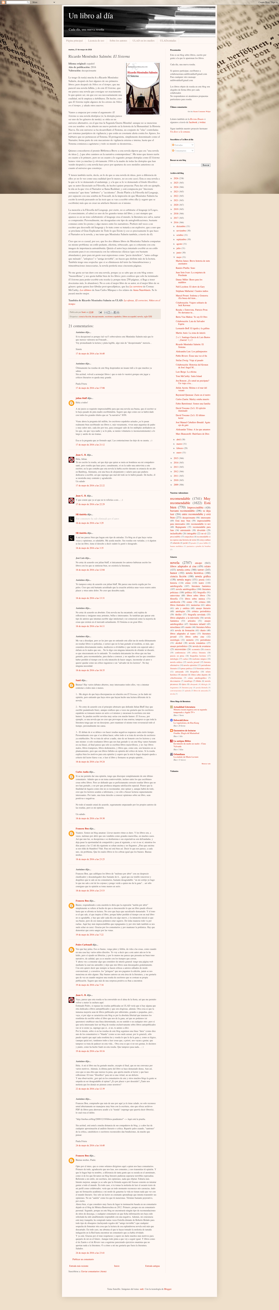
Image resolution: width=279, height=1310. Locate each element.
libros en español (129, 316)
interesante (206, 517)
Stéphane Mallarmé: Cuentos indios (192, 290)
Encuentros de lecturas (185, 730)
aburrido (176, 543)
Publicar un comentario (83, 1259)
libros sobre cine (194, 636)
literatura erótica (203, 668)
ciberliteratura (176, 678)
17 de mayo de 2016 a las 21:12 (90, 444)
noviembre (181, 230)
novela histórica (194, 573)
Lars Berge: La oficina (186, 371)
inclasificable (176, 533)
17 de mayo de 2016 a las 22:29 (90, 504)
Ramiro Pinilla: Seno (185, 267)
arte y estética (182, 608)
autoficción (175, 601)
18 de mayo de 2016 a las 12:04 (90, 569)
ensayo (198, 563)
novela (140, 316)
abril (178, 439)
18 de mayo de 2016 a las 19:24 (90, 761)
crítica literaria (199, 652)
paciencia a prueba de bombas (199, 546)
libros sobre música (195, 598)
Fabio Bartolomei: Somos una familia (193, 403)
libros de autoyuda (201, 690)
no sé (203, 533)
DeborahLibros (181, 720)
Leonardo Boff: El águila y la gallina (192, 328)
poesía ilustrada (202, 687)
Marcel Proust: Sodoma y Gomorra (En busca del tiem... (192, 297)
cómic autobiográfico (197, 678)
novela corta (183, 569)
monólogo (188, 681)
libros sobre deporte (199, 674)
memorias (195, 604)
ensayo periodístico (178, 646)
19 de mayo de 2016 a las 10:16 (90, 1051)
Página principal (74, 40)
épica (184, 684)
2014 (176, 462)
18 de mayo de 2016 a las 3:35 (89, 547)
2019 (176, 209)
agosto (179, 243)
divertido (201, 530)
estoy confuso (205, 539)
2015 (176, 458)
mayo (179, 257)
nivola (172, 694)
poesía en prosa (177, 655)
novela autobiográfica (186, 589)
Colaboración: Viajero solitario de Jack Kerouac (191, 304)
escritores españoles (113, 316)
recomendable (180, 498)
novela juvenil (193, 662)
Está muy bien (183, 520)
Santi (78, 680)
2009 (176, 484)
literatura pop (187, 687)
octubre (180, 234)
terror (201, 569)
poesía (201, 579)
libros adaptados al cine (183, 566)
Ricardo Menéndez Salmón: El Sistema (190, 346)
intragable (191, 533)
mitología (174, 659)
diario (203, 630)
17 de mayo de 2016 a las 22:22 (90, 485)
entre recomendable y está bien (190, 515)
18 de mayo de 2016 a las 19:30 (90, 818)
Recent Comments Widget (202, 111)
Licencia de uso (96, 40)
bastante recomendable (182, 510)
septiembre (181, 239)
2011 (176, 475)
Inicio (116, 1265)
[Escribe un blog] (108, 312)
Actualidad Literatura (184, 707)
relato (207, 566)
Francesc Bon (82, 828)
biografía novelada (197, 614)
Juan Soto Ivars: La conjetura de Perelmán (190, 274)
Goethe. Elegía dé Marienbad (186, 733)
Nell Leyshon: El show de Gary (190, 286)
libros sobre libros (196, 595)
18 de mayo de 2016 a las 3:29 (89, 522)
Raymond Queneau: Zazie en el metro (193, 394)
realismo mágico (199, 659)
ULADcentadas (168, 40)
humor (173, 573)
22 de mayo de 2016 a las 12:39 (90, 1088)
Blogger (167, 1288)
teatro (201, 582)
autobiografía (176, 586)
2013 (176, 466)
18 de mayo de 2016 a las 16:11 (90, 626)
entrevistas (175, 595)
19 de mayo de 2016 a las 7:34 (89, 984)
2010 (176, 480)
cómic (188, 582)
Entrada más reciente (78, 1265)
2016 (176, 222)
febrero (180, 448)
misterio (190, 639)
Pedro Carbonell (84, 944)
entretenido (185, 530)
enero (179, 452)
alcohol (179, 642)
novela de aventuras (202, 646)
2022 (176, 195)
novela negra (184, 579)
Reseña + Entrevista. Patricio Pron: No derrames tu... (192, 311)
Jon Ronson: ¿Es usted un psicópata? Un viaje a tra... (192, 382)
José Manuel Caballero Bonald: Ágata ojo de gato (193, 424)
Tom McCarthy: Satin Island (189, 376)
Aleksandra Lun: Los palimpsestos (191, 351)
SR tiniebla (81, 514)
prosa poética (186, 668)
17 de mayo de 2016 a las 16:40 (90, 353)
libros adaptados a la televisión (184, 617)
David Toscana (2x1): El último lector (190, 416)
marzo (179, 443)
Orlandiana (179, 754)
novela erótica (176, 662)
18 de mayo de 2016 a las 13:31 (90, 598)
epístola (188, 690)
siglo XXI (148, 316)
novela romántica (197, 642)
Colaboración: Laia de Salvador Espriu (190, 322)
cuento (188, 627)
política (188, 592)
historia (173, 582)
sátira (208, 604)
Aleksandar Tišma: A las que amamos (193, 429)
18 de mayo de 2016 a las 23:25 (90, 859)
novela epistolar (190, 665)
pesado (193, 543)
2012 (176, 471)
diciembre (181, 226)
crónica (202, 601)
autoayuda (179, 671)
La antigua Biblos (182, 741)
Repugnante (181, 526)
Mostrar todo (206, 763)
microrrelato (180, 649)
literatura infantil (198, 624)
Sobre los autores (118, 40)
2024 (176, 186)
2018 (176, 213)
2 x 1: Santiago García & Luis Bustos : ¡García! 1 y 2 (193, 338)
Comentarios (180, 150)
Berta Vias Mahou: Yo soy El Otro (191, 316)
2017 (176, 217)
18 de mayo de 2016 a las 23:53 (90, 890)
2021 (176, 200)
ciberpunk (194, 684)
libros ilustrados (177, 604)
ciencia (207, 649)
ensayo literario (203, 608)
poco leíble (204, 543)
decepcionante (98, 316)
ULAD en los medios (144, 40)
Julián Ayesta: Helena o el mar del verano (191, 389)
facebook (193, 122)
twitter (202, 122)
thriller (178, 614)
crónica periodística (201, 611)
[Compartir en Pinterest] (118, 312)
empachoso (189, 536)
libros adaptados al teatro (183, 633)
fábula (198, 681)
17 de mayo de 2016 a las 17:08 (90, 387)
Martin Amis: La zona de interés (190, 332)
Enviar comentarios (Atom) (94, 1271)
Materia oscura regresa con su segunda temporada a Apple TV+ (190, 711)
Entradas (178, 144)
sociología (174, 639)
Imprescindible (195, 507)
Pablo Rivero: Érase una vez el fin (191, 355)
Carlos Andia (82, 771)
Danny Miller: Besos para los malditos (189, 281)
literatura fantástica (201, 586)
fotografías (194, 671)
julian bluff (81, 398)
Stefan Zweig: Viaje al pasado (189, 360)
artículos (192, 620)
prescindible (175, 536)
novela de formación (184, 630)
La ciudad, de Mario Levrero (186, 756)
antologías (180, 611)
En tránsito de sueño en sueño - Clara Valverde (190, 745)
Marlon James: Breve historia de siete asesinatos (193, 262)
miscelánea (175, 627)
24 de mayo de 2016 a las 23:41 (90, 1252)
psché (185, 543)
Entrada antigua (152, 1265)
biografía (201, 592)
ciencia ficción (85, 316)
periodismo (205, 639)
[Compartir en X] (112, 312)
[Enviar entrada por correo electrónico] (100, 312)
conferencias (180, 652)
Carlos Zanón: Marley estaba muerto (192, 399)
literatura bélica (203, 627)
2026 (176, 178)
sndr (142, 1288)
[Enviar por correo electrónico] (105, 312)
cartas (185, 659)
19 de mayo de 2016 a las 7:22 (89, 934)
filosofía (174, 598)
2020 (176, 204)
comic (189, 601)
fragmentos (174, 687)
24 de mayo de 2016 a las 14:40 (90, 1145)
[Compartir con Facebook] (115, 312)
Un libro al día (90, 15)
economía (196, 649)
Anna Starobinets (141, 290)
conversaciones (175, 690)
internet (184, 674)
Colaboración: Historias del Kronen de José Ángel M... (192, 366)
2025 (176, 182)
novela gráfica (203, 576)
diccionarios (175, 681)
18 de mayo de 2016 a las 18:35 (90, 670)
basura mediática (176, 546)
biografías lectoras (198, 655)
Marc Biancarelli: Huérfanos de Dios (192, 433)
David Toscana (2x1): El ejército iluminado (191, 409)
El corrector (141, 300)
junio (179, 252)
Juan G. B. (81, 454)
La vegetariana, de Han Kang (186, 722)
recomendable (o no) (201, 523)
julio (178, 248)
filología (204, 684)
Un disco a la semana (180, 131)
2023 (176, 191)
